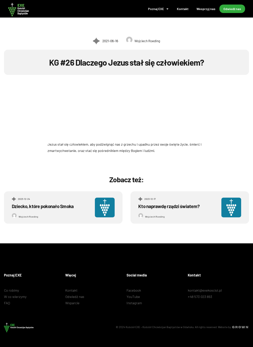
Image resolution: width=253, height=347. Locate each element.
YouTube (133, 296)
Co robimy (11, 290)
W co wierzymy (15, 296)
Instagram (134, 303)
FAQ (7, 303)
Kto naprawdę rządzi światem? (169, 206)
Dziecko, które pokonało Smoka (43, 206)
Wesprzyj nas (205, 9)
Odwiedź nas (232, 9)
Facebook (133, 290)
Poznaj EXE (156, 9)
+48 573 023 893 (200, 296)
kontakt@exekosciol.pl (205, 290)
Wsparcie (72, 303)
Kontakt (183, 9)
